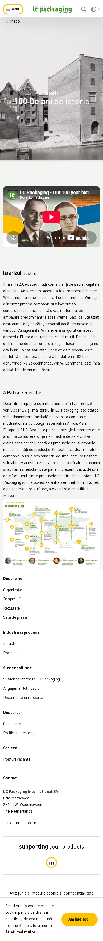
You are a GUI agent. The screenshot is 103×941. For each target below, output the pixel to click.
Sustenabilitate (17, 668)
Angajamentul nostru (21, 689)
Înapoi (15, 22)
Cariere (10, 748)
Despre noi (13, 579)
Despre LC (12, 599)
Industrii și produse (21, 633)
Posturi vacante (16, 760)
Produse (10, 653)
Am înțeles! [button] (78, 919)
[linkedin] (51, 862)
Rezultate (11, 609)
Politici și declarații (19, 733)
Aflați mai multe (20, 932)
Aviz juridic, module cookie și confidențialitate (52, 893)
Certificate (12, 724)
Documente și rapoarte (23, 698)
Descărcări (13, 713)
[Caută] (84, 9)
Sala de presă (15, 618)
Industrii (10, 644)
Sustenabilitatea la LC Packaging (31, 680)
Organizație (12, 590)
